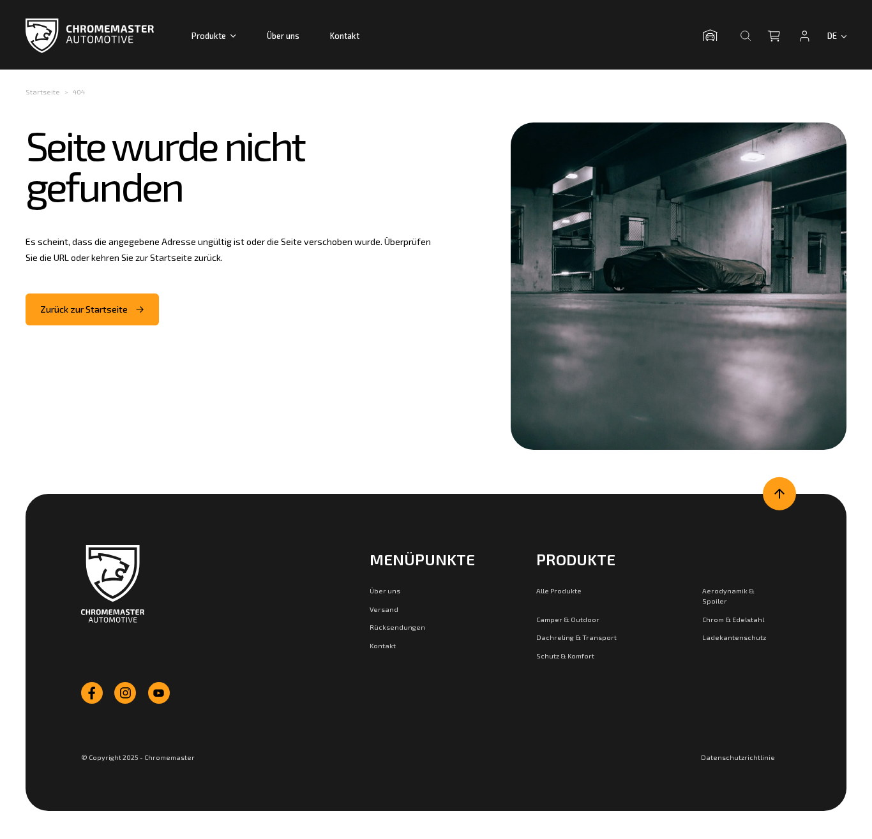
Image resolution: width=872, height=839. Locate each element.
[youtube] (159, 693)
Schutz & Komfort (565, 655)
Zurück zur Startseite (84, 309)
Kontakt (344, 36)
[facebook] (92, 693)
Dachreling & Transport (576, 637)
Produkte (209, 36)
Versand (384, 609)
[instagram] (125, 693)
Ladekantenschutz (734, 637)
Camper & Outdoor (567, 619)
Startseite (43, 91)
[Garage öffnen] (713, 36)
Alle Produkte (559, 590)
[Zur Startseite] (112, 584)
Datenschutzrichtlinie (738, 757)
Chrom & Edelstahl (733, 619)
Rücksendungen (397, 627)
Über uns (283, 36)
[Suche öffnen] (745, 36)
